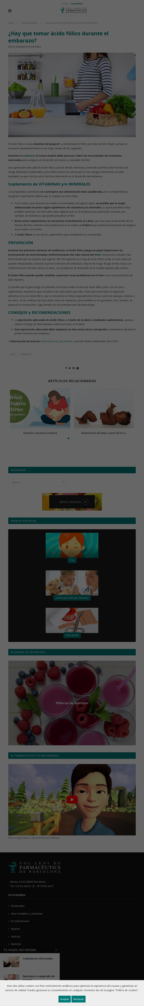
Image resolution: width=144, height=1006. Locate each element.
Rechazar (78, 999)
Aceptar (64, 999)
